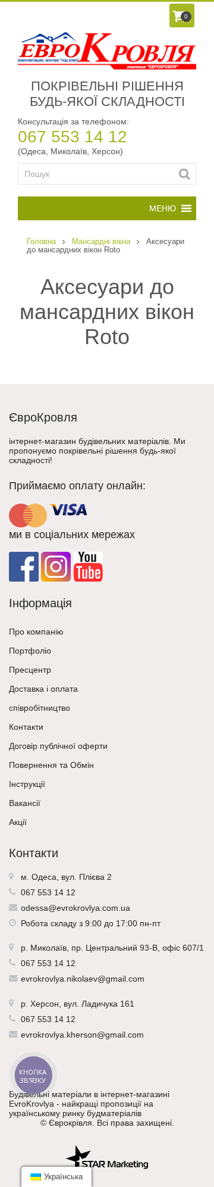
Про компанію (36, 631)
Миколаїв (48, 947)
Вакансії (24, 803)
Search (184, 174)
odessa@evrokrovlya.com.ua (75, 908)
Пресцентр (30, 669)
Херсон (44, 1003)
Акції (18, 822)
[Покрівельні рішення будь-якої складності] (107, 51)
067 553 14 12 (72, 136)
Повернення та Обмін (51, 765)
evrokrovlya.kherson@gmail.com (82, 1034)
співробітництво (39, 708)
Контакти (26, 727)
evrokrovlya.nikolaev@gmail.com (82, 978)
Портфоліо (30, 650)
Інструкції (27, 784)
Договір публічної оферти (58, 746)
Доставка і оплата (43, 689)
